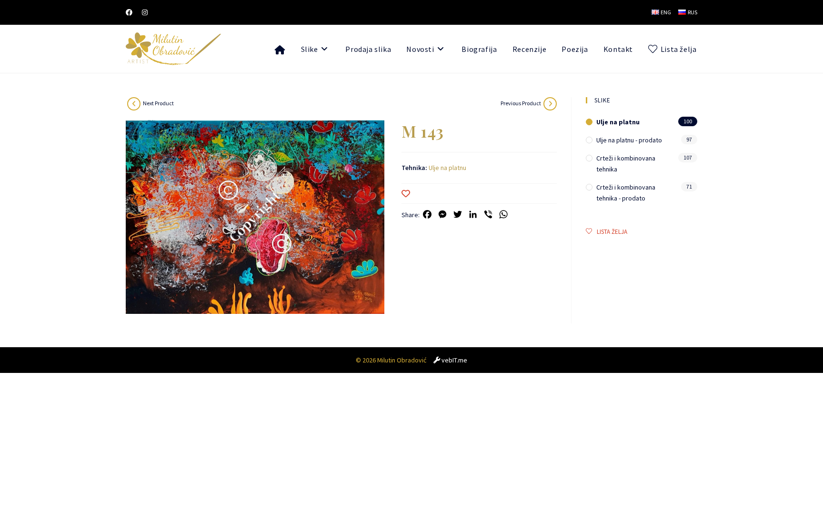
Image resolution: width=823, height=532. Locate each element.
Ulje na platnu (447, 167)
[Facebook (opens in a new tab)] (131, 12)
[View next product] (134, 103)
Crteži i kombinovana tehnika (625, 163)
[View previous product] (550, 103)
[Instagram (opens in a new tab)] (144, 12)
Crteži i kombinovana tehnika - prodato (625, 192)
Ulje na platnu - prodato (629, 140)
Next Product (158, 103)
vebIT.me (454, 360)
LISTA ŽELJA (612, 232)
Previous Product (521, 103)
